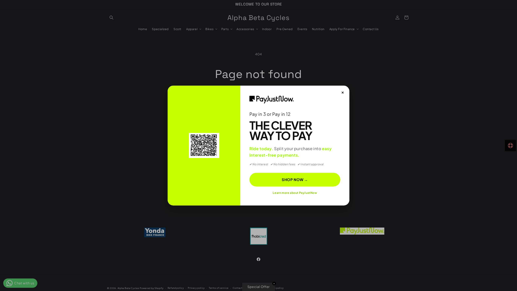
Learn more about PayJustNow (295, 192)
